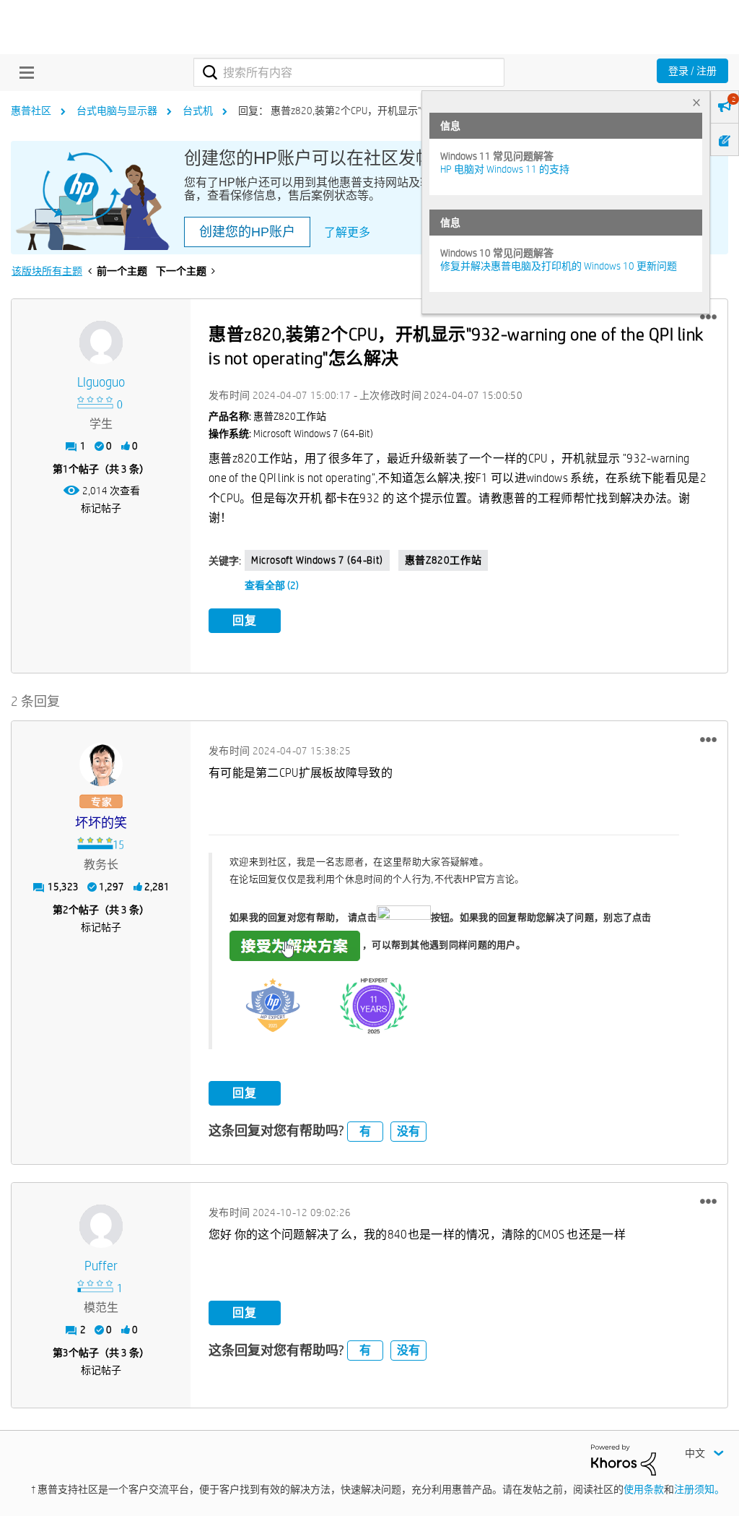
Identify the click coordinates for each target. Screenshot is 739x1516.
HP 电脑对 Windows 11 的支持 (504, 169)
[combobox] (348, 72)
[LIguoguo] (101, 342)
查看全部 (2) (272, 585)
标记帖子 (101, 507)
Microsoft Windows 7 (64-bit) (317, 560)
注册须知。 (699, 1489)
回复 (244, 620)
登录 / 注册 (692, 70)
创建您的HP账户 (247, 232)
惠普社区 (31, 110)
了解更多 (347, 232)
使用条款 (644, 1489)
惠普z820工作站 (443, 560)
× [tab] (696, 102)
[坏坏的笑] (101, 764)
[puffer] (101, 1226)
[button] (708, 317)
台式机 (198, 110)
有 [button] (365, 1131)
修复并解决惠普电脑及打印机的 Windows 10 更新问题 (558, 265)
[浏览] (23, 72)
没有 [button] (408, 1131)
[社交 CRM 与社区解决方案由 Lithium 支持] (623, 1458)
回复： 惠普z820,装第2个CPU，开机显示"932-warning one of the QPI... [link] (389, 110)
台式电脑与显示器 (116, 110)
